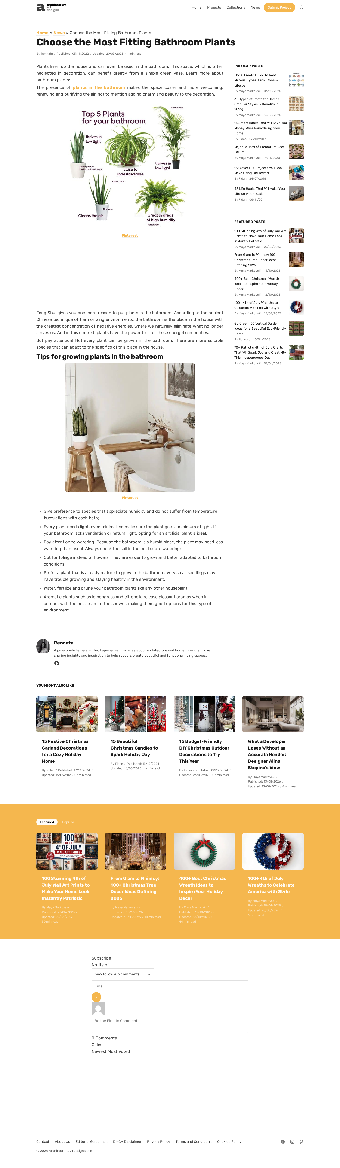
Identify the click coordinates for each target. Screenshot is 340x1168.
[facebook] (56, 664)
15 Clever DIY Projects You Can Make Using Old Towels (258, 170)
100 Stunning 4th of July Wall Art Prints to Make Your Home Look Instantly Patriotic (260, 236)
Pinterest (130, 235)
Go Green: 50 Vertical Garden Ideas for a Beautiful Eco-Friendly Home (260, 329)
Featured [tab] (47, 822)
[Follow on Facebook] (283, 1142)
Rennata (47, 53)
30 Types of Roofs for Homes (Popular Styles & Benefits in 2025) (256, 104)
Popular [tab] (68, 822)
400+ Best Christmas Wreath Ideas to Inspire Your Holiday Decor (256, 284)
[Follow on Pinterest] (301, 1142)
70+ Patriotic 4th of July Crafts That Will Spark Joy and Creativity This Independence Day (260, 353)
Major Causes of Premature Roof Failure (259, 149)
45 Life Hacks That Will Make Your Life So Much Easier (259, 191)
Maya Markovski (264, 777)
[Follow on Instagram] (292, 1142)
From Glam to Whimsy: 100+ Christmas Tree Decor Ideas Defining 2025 (255, 260)
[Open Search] (301, 7)
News (59, 32)
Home (42, 32)
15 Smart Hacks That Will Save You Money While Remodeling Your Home (260, 128)
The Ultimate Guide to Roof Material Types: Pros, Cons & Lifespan (256, 80)
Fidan (50, 770)
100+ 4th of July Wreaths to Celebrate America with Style (256, 305)
